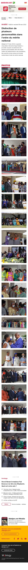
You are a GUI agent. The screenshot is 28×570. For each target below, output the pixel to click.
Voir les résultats (16, 504)
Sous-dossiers (18, 17)
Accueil (4, 17)
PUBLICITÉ (13, 511)
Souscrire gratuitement (10, 534)
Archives (24, 504)
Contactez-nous (8, 550)
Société (4, 19)
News (10, 17)
